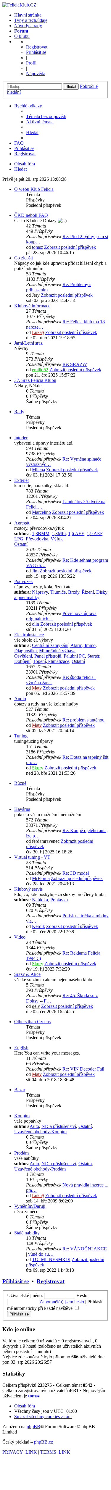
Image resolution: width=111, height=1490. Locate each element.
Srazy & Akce (27, 974)
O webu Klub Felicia (34, 189)
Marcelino (41, 512)
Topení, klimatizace (51, 661)
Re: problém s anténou (83, 719)
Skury (37, 767)
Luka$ (38, 332)
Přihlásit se (36, 52)
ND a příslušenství (58, 1126)
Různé (20, 783)
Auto (34, 1126)
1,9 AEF (94, 533)
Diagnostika (25, 650)
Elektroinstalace (29, 634)
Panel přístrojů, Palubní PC (59, 655)
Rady (19, 411)
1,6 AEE (76, 533)
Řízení (88, 592)
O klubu (22, 36)
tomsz (37, 247)
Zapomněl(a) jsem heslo (61, 1301)
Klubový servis (28, 889)
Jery (36, 295)
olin (35, 624)
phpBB (33, 1426)
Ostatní (21, 544)
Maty (37, 687)
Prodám (21, 1152)
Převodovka (37, 538)
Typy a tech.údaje (30, 20)
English (21, 1047)
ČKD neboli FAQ (31, 215)
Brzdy (73, 592)
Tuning (21, 735)
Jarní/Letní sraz (28, 343)
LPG (18, 538)
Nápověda (35, 73)
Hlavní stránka (27, 14)
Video (19, 936)
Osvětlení (23, 655)
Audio (20, 698)
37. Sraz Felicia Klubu (35, 380)
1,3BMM (40, 533)
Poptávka (59, 899)
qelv (36, 1006)
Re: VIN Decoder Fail (83, 1068)
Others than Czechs (32, 1021)
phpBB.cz (43, 1441)
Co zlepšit (23, 257)
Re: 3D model (75, 873)
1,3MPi (59, 533)
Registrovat (36, 46)
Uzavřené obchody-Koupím (40, 1131)
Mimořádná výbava (57, 650)
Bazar (19, 1089)
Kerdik (38, 926)
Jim (35, 570)
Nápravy (40, 592)
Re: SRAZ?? (74, 364)
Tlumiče (58, 592)
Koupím (22, 1115)
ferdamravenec (45, 841)
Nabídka (40, 899)
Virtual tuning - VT (32, 857)
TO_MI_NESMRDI (51, 1259)
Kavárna (22, 809)
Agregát (21, 522)
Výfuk (57, 538)
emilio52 (40, 369)
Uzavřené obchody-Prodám (40, 1168)
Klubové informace (32, 305)
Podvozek (23, 581)
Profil (31, 62)
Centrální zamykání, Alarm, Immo (64, 645)
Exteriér (21, 480)
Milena (38, 469)
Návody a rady (28, 25)
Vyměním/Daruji (29, 1206)
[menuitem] (46, 116)
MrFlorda (41, 878)
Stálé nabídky (27, 1232)
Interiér (21, 437)
